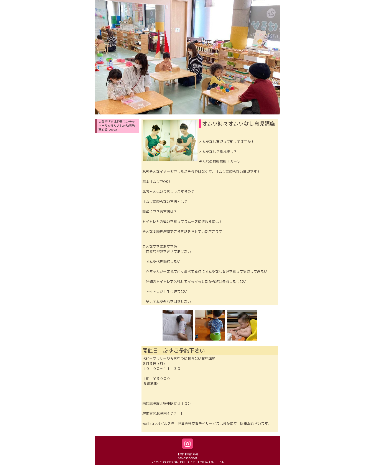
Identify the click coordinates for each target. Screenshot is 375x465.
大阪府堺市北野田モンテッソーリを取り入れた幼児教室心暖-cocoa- (117, 125)
